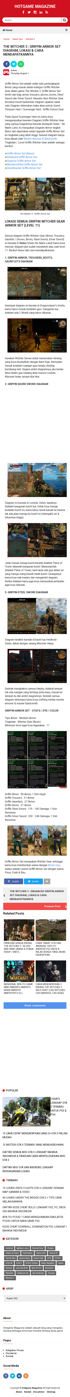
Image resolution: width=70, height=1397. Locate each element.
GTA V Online (32, 1263)
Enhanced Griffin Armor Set (22, 157)
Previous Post (52, 906)
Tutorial (51, 1273)
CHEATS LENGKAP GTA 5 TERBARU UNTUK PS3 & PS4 (58, 1106)
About (19, 1392)
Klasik (60, 1263)
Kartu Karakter (48, 1263)
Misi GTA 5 (36, 1268)
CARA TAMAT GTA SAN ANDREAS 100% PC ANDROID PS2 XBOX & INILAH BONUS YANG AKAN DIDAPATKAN (50, 949)
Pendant (9, 1273)
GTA (49, 1258)
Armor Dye (54, 865)
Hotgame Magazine (35, 6)
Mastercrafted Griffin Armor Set (24, 164)
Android (9, 1248)
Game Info (41, 1253)
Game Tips (38, 1258)
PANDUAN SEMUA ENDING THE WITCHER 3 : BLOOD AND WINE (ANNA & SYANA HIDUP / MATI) (19, 947)
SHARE (15, 881)
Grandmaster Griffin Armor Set (24, 168)
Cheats (50, 1248)
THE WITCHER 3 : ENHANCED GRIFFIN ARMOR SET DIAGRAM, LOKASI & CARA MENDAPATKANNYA (37, 895)
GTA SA (9, 1263)
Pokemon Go (22, 1273)
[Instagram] (35, 12)
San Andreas (38, 1273)
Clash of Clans (12, 1253)
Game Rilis (10, 1258)
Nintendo (49, 1268)
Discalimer (39, 1392)
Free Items (27, 1253)
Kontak (9, 1356)
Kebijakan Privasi (15, 1350)
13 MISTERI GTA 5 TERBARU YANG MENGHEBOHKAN (32, 1144)
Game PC (53, 1253)
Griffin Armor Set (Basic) (20, 153)
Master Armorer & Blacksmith (40, 138)
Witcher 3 (10, 1278)
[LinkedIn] (40, 12)
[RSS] (46, 12)
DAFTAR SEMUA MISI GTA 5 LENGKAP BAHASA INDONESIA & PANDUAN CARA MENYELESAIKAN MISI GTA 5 (33, 1156)
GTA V (19, 1263)
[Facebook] (23, 12)
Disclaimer (11, 1353)
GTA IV (58, 1258)
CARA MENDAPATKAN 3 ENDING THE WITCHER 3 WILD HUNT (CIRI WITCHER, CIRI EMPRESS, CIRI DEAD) (50, 989)
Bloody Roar (37, 1248)
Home (8, 30)
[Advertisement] (35, 424)
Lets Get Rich (22, 1268)
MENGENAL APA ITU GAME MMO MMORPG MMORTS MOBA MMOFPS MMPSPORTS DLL (18, 989)
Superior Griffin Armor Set (21, 160)
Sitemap (51, 1392)
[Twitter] (29, 12)
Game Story (24, 1258)
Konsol (9, 1268)
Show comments (35, 1005)
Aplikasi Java (22, 1248)
